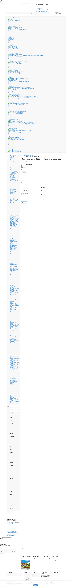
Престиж (11, 465)
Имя (1, 536)
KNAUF (11, 494)
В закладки (23, 174)
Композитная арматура (12, 118)
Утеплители (10, 22)
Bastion (11, 417)
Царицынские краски (13, 484)
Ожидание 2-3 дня (13, 501)
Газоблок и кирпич (11, 64)
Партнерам (15, 574)
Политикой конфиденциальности (12, 523)
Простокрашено (12, 468)
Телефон (1, 538)
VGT (10, 446)
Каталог (9, 13)
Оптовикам (18, 13)
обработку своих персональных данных (13, 525)
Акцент (11, 455)
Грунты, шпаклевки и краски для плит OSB (15, 107)
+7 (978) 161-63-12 (57, 573)
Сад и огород (10, 149)
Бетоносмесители (11, 140)
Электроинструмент (11, 38)
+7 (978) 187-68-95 (46, 11)
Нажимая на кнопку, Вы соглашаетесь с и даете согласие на (25, 548)
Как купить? (23, 13)
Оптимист (11, 462)
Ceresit (11, 491)
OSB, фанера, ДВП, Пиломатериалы (14, 17)
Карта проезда (56, 574)
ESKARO (11, 423)
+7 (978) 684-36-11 (39, 11)
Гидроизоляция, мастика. (12, 80)
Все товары (36, 575)
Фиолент (11, 481)
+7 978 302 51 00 (51, 6)
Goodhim (11, 433)
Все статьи (11, 530)
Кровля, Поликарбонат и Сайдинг (13, 65)
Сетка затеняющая (11, 141)
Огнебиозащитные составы (12, 79)
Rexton (11, 439)
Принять (35, 585)
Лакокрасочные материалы (12, 90)
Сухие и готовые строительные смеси (14, 49)
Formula (11, 426)
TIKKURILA (12, 443)
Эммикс (11, 488)
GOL (10, 430)
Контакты (28, 13)
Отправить (9, 527)
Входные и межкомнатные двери (13, 137)
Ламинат (9, 120)
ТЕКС (10, 475)
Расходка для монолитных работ (13, 119)
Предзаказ (11, 508)
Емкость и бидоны (11, 142)
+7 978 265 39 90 (45, 6)
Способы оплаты (27, 579)
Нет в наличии (12, 498)
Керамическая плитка (11, 135)
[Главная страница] (13, 3)
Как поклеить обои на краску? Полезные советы (13, 534)
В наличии (11, 505)
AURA (11, 414)
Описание (23, 177)
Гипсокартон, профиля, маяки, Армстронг (15, 27)
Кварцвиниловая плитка (12, 127)
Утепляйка (11, 478)
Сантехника (10, 108)
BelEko (11, 420)
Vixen (11, 449)
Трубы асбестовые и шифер (13, 34)
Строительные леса (11, 146)
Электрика (10, 37)
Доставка (33, 13)
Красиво (11, 459)
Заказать (23, 167)
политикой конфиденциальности (39, 583)
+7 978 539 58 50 (39, 8)
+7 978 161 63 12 (39, 6)
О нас (13, 13)
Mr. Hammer (12, 436)
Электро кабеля (10, 45)
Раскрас (11, 471)
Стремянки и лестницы (12, 147)
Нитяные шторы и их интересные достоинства (12, 532)
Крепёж (9, 32)
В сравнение (27, 174)
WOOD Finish (12, 452)
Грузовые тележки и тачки (12, 148)
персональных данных (54, 583)
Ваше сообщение (3, 544)
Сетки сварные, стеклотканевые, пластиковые (16, 85)
